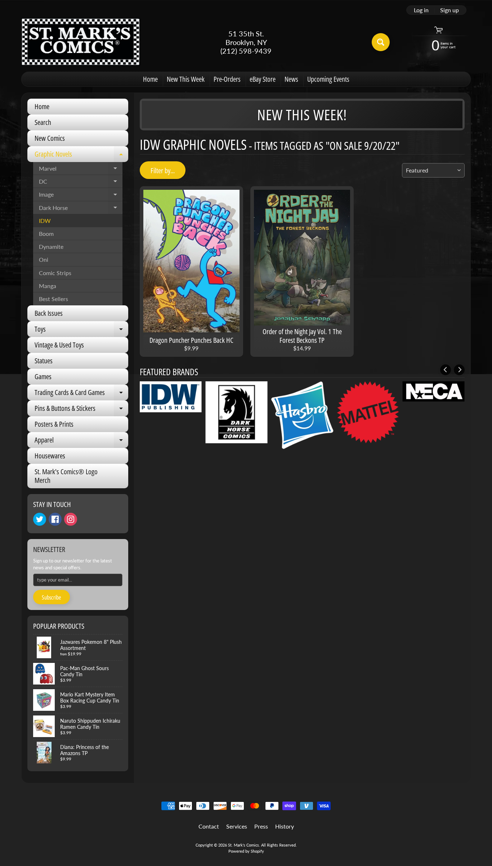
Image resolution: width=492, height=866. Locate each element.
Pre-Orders (227, 79)
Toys (81, 330)
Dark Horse (80, 209)
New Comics (50, 138)
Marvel (80, 170)
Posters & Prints (54, 424)
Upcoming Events (328, 79)
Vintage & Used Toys (59, 345)
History (284, 826)
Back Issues (49, 313)
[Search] (381, 42)
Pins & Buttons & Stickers (81, 409)
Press (261, 826)
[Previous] (445, 369)
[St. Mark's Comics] (80, 42)
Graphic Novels (81, 155)
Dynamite (51, 246)
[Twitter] (39, 519)
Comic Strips (55, 272)
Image (80, 196)
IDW (45, 220)
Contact (208, 826)
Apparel (81, 441)
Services (236, 826)
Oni (43, 259)
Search (43, 122)
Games (43, 376)
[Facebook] (55, 519)
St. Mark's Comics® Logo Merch (66, 476)
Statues (44, 360)
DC (80, 183)
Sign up (449, 10)
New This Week (186, 79)
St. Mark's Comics (243, 845)
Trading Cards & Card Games (81, 393)
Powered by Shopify (246, 851)
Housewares (50, 456)
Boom (46, 233)
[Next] (459, 369)
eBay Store (263, 79)
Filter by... (163, 170)
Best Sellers (53, 298)
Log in (421, 10)
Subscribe (51, 597)
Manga (47, 285)
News (291, 79)
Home (150, 79)
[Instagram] (70, 519)
